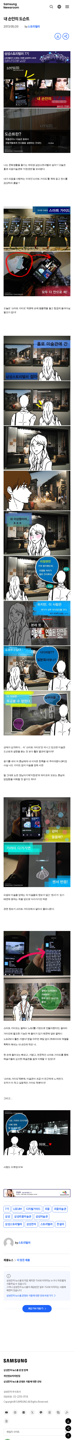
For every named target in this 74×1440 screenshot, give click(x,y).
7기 (7, 1209)
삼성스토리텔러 (13, 1224)
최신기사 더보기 (35, 1308)
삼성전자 (31, 1224)
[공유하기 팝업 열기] (68, 1428)
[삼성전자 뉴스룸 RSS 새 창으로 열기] (67, 1412)
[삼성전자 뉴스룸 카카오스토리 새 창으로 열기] (41, 1412)
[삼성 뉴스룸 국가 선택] (59, 6)
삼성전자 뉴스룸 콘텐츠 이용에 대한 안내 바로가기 (29, 1295)
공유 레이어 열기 (66, 36)
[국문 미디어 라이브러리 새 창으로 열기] (58, 1412)
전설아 (60, 1224)
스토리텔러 (34, 26)
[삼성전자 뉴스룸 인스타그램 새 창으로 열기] (15, 1412)
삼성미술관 (42, 1216)
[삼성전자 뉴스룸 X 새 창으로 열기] (32, 1412)
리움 (47, 1209)
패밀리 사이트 (13, 1431)
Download (58, 36)
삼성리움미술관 (22, 1216)
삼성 (7, 1216)
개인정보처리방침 (12, 1376)
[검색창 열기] (51, 6)
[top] (68, 1436)
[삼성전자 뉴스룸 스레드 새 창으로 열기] (49, 1412)
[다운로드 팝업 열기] (68, 1421)
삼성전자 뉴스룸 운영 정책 (16, 1370)
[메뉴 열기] (67, 6)
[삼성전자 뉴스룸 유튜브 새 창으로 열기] (6, 1412)
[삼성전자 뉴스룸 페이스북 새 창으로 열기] (24, 1412)
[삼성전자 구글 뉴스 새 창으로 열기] (6, 1421)
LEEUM (17, 1209)
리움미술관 (60, 1209)
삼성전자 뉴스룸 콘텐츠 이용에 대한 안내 (22, 1381)
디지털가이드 (33, 1209)
